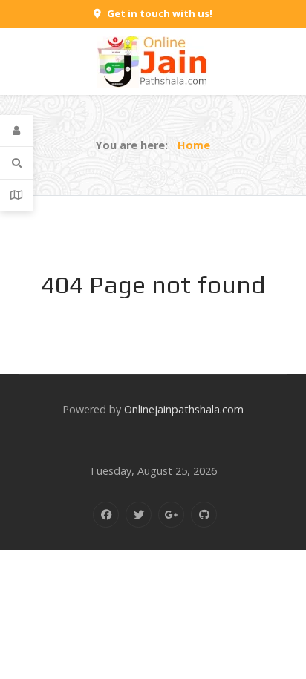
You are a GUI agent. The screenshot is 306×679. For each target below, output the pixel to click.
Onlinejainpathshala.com (184, 409)
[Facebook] (106, 515)
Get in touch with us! (159, 13)
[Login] (16, 131)
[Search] (16, 163)
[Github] (204, 515)
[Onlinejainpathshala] (153, 60)
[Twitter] (139, 515)
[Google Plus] (171, 515)
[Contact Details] (16, 195)
